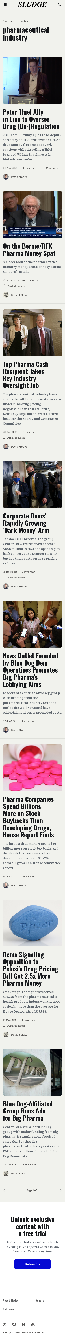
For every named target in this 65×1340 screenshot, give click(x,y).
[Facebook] (14, 1324)
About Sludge (11, 1300)
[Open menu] (5, 4)
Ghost (41, 1332)
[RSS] (33, 1324)
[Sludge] (32, 4)
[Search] (60, 4)
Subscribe (32, 1264)
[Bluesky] (23, 1324)
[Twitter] (4, 1324)
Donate (39, 1300)
